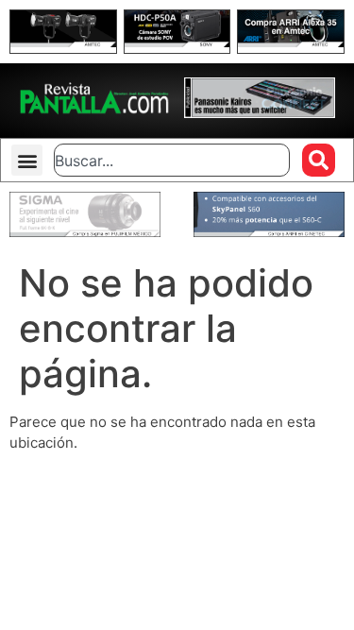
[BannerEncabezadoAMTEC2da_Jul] (63, 42)
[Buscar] (318, 160)
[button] (26, 160)
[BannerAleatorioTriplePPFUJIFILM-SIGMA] (84, 232)
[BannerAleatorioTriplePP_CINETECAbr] (269, 232)
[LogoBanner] (259, 113)
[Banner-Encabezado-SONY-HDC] (177, 42)
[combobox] (172, 160)
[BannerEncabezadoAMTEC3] (291, 42)
